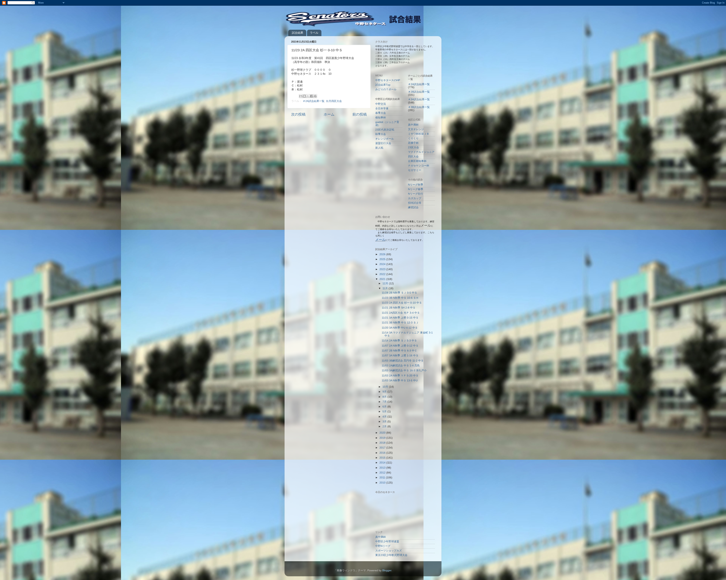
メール (380, 240)
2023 (382, 269)
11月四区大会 (334, 101)
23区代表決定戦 (384, 129)
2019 (382, 437)
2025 (382, 259)
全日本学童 (382, 108)
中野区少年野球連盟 (387, 541)
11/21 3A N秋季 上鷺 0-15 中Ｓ (400, 317)
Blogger (386, 570)
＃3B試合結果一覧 (419, 107)
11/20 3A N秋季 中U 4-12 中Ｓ (400, 327)
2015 (382, 457)
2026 (382, 254)
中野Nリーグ (382, 546)
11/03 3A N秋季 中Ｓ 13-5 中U (400, 380)
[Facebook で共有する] (311, 96)
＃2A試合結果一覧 (313, 101)
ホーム (329, 114)
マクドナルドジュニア (421, 152)
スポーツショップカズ (388, 550)
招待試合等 (414, 202)
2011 (382, 477)
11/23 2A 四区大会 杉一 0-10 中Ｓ (402, 302)
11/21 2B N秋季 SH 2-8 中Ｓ (398, 307)
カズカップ (414, 198)
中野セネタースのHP (387, 80)
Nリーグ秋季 (415, 184)
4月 (384, 416)
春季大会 (380, 113)
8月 (384, 396)
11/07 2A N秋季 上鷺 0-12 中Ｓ (400, 345)
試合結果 (297, 32)
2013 (382, 467)
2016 (382, 452)
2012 (382, 472)
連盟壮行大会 (383, 143)
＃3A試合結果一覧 (419, 99)
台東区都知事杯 (417, 161)
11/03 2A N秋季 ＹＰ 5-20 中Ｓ (400, 375)
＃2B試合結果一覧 (419, 91)
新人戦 (379, 147)
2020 (382, 432)
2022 (382, 274)
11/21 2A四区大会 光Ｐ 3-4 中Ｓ (401, 312)
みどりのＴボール (385, 89)
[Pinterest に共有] (315, 96)
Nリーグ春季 (415, 189)
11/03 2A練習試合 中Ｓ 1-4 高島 (401, 365)
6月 (384, 406)
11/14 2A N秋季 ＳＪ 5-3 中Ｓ (399, 340)
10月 (385, 386)
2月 (384, 426)
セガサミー (414, 170)
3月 (384, 421)
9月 (384, 391)
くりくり (413, 138)
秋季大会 (380, 134)
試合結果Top (382, 84)
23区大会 (413, 147)
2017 (382, 447)
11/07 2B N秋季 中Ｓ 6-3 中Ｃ (399, 350)
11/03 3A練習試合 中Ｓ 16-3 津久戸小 (404, 370)
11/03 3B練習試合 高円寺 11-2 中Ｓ (403, 360)
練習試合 (413, 207)
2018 (382, 442)
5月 (384, 411)
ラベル (314, 32)
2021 (382, 279)
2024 (382, 264)
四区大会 (413, 156)
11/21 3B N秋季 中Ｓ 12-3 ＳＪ (400, 322)
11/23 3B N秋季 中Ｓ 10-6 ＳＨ (400, 297)
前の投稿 (359, 114)
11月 (385, 288)
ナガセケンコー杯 (418, 165)
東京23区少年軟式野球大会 (391, 555)
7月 (384, 401)
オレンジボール (384, 138)
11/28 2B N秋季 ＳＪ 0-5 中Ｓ (399, 292)
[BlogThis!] (304, 96)
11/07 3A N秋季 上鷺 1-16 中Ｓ (400, 355)
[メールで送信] (301, 96)
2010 (382, 482)
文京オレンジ (416, 129)
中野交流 (380, 104)
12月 (385, 283)
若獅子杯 (413, 143)
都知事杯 (380, 117)
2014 (382, 462)
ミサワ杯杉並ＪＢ (418, 133)
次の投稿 (298, 114)
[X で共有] (308, 96)
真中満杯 (413, 124)
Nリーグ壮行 (415, 193)
